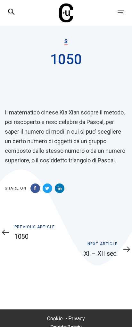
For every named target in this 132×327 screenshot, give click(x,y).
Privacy (76, 318)
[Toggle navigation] (104, 13)
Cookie (55, 318)
